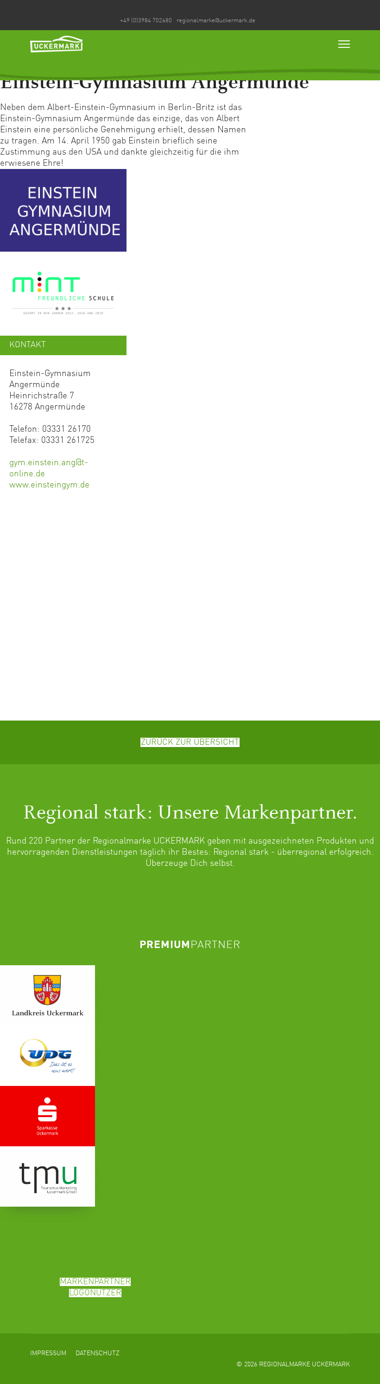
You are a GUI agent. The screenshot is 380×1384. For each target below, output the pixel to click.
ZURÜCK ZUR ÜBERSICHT (190, 742)
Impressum (48, 1353)
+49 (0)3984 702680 (146, 21)
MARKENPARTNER (95, 1282)
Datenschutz (98, 1353)
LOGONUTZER (95, 1293)
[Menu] (344, 44)
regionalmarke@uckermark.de (216, 21)
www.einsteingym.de (49, 485)
